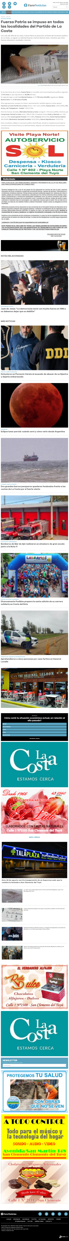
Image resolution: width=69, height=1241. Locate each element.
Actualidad (36, 12)
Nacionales (23, 12)
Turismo (48, 12)
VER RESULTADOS (34, 738)
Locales (9, 12)
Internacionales (57, 12)
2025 (67, 85)
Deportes (43, 12)
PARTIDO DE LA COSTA (52, 85)
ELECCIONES (44, 85)
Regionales (15, 12)
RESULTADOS (62, 85)
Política (29, 12)
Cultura (65, 12)
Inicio (3, 12)
